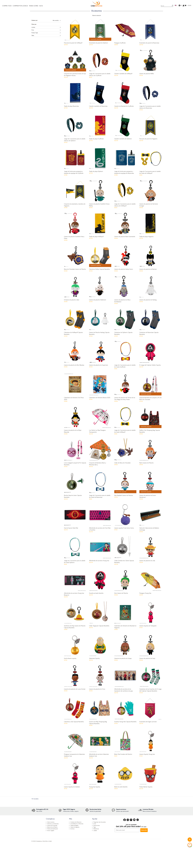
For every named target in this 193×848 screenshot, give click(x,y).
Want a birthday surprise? (82, 433)
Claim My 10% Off (85, 441)
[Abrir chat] (190, 845)
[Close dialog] (118, 403)
